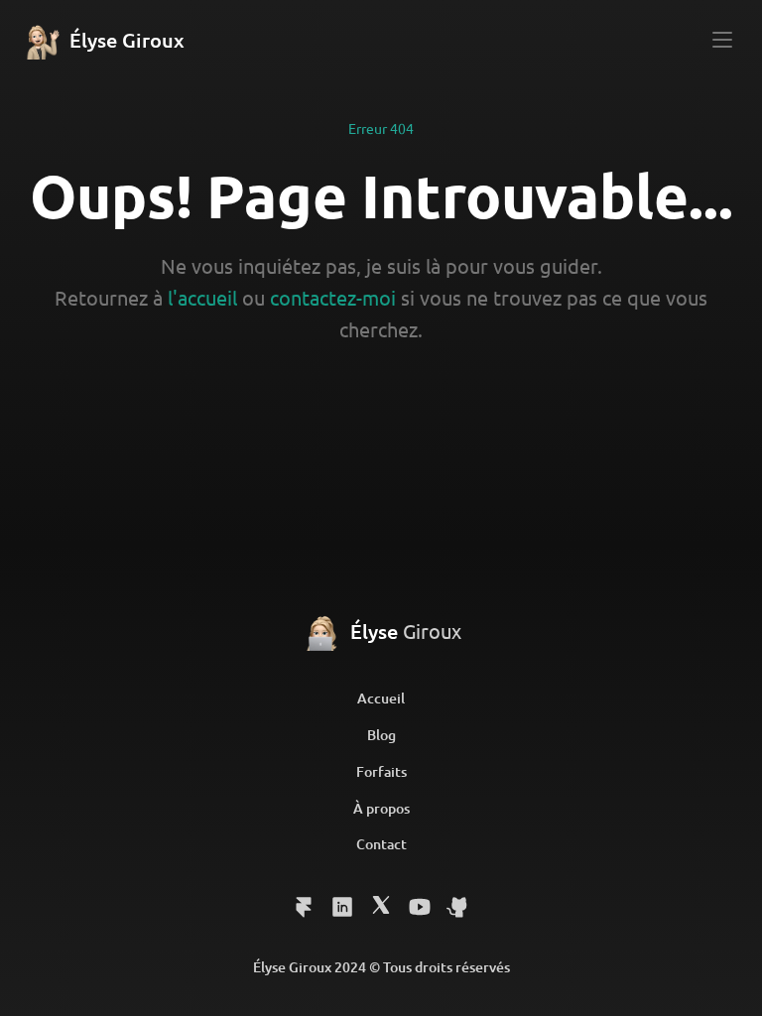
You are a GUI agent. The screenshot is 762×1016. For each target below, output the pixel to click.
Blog (381, 734)
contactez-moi (333, 297)
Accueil (381, 698)
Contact (381, 843)
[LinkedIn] (304, 907)
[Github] (381, 906)
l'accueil (202, 297)
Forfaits (381, 771)
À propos (381, 808)
